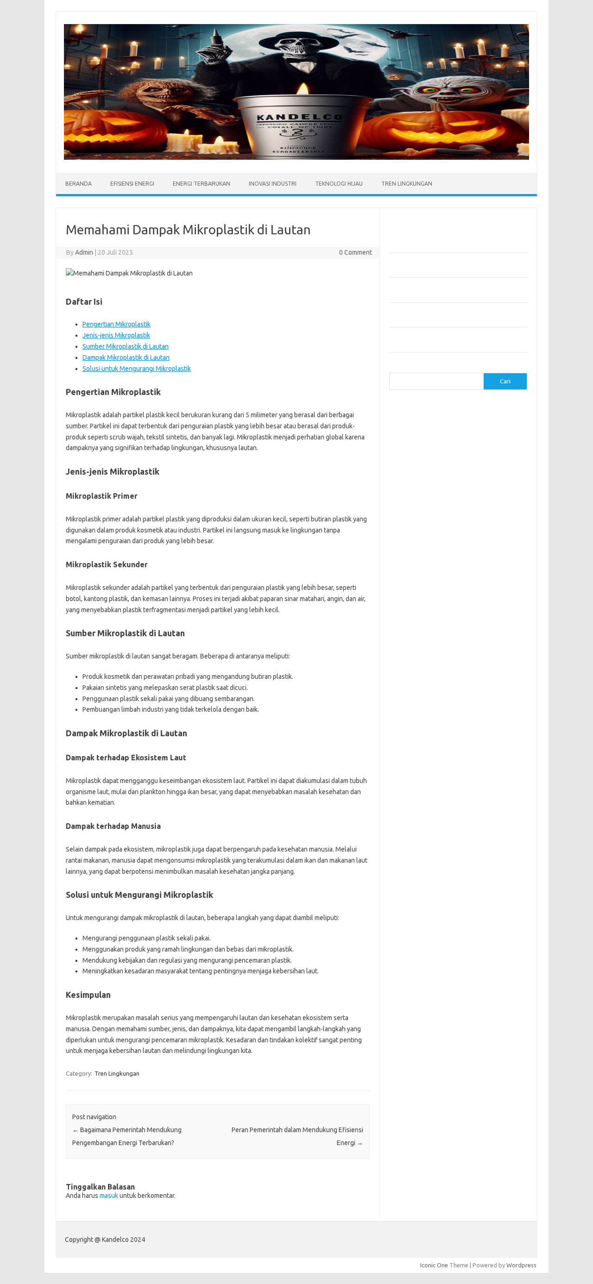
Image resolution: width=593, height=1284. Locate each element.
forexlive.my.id (414, 505)
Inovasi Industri (272, 184)
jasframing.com (415, 487)
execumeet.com (416, 407)
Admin (84, 252)
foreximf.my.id (414, 496)
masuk (109, 1195)
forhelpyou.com (415, 550)
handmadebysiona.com (426, 443)
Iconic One (434, 1265)
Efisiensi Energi (132, 184)
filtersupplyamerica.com (427, 425)
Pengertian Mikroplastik (116, 324)
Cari (394, 367)
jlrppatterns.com (417, 612)
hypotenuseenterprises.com (433, 461)
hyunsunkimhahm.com (424, 576)
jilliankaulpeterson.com (425, 603)
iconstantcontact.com (423, 470)
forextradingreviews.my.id (430, 514)
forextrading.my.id (419, 523)
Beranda (78, 184)
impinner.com (412, 478)
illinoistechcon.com (420, 594)
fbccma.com (410, 416)
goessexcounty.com (422, 434)
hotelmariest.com (418, 452)
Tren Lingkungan (406, 184)
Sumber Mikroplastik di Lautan (125, 346)
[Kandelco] (296, 157)
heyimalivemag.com (421, 567)
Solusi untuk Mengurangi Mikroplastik (136, 368)
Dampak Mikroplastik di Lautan (126, 357)
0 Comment (355, 252)
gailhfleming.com (417, 559)
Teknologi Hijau (339, 184)
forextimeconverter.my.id (429, 532)
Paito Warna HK (410, 643)
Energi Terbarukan (201, 184)
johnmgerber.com (418, 621)
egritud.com (410, 541)
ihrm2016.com (414, 585)
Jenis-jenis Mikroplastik (116, 335)
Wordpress (521, 1265)
